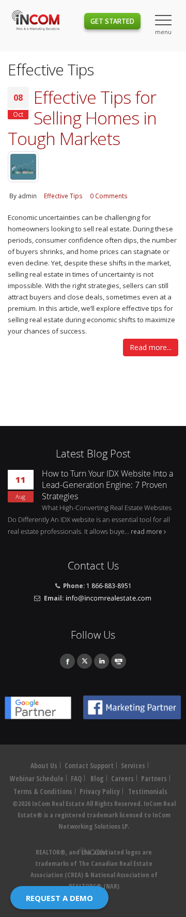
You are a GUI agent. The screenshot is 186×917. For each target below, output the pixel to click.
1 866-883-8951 (109, 585)
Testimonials (147, 791)
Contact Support (89, 765)
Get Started (112, 21)
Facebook (67, 661)
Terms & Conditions (42, 791)
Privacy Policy (100, 791)
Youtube (118, 661)
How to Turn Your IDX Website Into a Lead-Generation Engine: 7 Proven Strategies (107, 485)
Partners (154, 778)
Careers (122, 778)
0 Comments (109, 196)
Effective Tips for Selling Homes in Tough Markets (82, 117)
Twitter (84, 661)
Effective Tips (63, 196)
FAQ (76, 778)
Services (133, 765)
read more (146, 531)
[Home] (35, 22)
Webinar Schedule (37, 778)
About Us (43, 765)
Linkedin (101, 661)
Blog (97, 778)
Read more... (151, 347)
